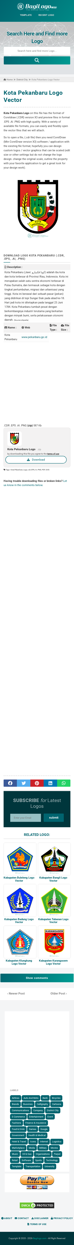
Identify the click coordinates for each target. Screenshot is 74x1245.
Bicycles (56, 1098)
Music (15, 1154)
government (18, 1135)
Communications (20, 1110)
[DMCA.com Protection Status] (37, 1208)
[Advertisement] (37, 383)
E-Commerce (18, 1116)
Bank (45, 1098)
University (49, 1166)
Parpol (57, 1154)
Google (44, 1129)
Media (32, 1148)
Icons (33, 1141)
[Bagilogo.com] (37, 9)
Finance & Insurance (35, 1122)
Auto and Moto (31, 1098)
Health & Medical (37, 1135)
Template (16, 1166)
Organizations (43, 1154)
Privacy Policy (63, 1218)
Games (32, 1129)
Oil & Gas (27, 1154)
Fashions (16, 1122)
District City (53, 1110)
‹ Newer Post (16, 993)
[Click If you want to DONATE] (37, 1188)
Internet (44, 1141)
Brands (15, 1104)
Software (26, 1160)
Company (38, 1110)
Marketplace (18, 1148)
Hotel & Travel (19, 1141)
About (8, 1218)
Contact (23, 1218)
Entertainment (36, 1116)
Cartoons (56, 1104)
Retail (15, 1160)
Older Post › (58, 993)
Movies (54, 1148)
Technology (52, 1160)
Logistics (56, 1141)
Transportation (33, 1166)
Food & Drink (18, 1129)
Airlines (15, 1098)
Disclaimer (41, 1218)
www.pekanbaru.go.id (34, 337)
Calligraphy (42, 1104)
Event (50, 1116)
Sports (38, 1160)
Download (37, 459)
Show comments (37, 978)
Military (43, 1148)
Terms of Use (38, 1224)
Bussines (28, 1104)
